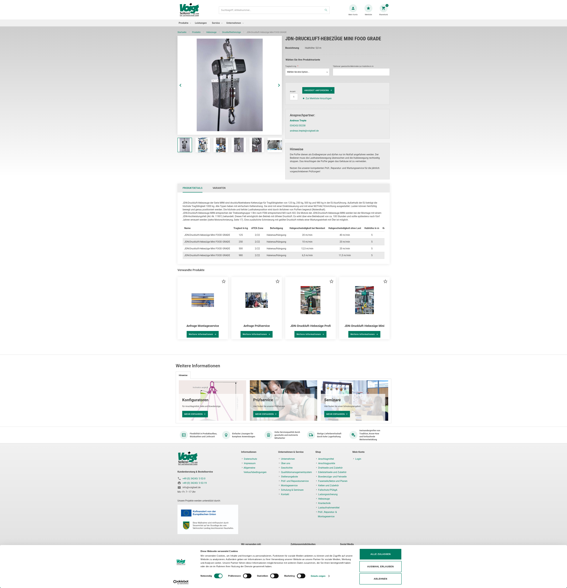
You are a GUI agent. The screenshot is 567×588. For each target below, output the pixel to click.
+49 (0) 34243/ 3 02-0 (194, 478)
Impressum (250, 463)
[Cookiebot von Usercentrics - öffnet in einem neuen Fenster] (181, 582)
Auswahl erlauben (380, 566)
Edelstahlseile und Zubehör (332, 472)
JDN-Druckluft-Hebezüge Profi (310, 326)
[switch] (247, 576)
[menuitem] (184, 22)
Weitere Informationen (201, 334)
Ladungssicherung (328, 494)
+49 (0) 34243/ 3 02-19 (195, 483)
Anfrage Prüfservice (256, 326)
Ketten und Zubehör (328, 485)
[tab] (192, 188)
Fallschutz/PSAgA (327, 489)
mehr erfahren (193, 414)
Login (358, 458)
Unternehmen (288, 458)
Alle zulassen (380, 554)
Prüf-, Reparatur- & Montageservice (327, 514)
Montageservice (289, 485)
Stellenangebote (289, 476)
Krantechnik (324, 503)
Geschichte (287, 467)
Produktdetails (192, 188)
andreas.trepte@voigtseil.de (304, 130)
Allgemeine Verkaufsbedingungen (255, 470)
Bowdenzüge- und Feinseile (332, 476)
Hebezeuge (211, 32)
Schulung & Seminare (292, 489)
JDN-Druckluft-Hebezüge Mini (364, 326)
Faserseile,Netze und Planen (332, 481)
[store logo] (189, 10)
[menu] (283, 22)
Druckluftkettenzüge (231, 32)
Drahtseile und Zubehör (330, 467)
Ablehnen (380, 579)
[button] (183, 85)
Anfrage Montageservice (202, 326)
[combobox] (274, 10)
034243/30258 (298, 125)
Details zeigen (318, 576)
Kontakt (285, 494)
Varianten (219, 188)
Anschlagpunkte (326, 463)
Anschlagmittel (326, 458)
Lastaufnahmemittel (328, 507)
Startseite (182, 32)
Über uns (285, 463)
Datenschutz (250, 458)
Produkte (196, 32)
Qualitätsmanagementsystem (296, 472)
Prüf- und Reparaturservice (295, 481)
